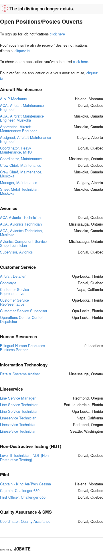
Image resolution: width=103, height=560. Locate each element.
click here (57, 34)
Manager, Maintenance (18, 182)
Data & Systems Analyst (20, 374)
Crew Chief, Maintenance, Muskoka (21, 174)
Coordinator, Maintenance (21, 158)
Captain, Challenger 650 (19, 490)
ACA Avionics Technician (20, 217)
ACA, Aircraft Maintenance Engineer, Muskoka (22, 118)
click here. (81, 61)
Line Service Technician (19, 404)
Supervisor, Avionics (16, 252)
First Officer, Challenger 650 (22, 497)
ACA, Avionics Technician (21, 224)
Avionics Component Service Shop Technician (23, 243)
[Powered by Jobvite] (15, 549)
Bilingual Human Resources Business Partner (22, 347)
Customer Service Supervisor (23, 310)
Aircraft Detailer (12, 276)
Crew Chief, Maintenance (20, 165)
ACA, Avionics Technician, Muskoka (21, 232)
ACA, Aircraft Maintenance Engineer (22, 107)
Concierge (8, 282)
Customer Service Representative (14, 291)
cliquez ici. (23, 50)
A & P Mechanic (13, 98)
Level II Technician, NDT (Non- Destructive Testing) (25, 457)
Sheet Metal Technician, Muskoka (19, 191)
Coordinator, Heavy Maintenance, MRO (16, 150)
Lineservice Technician (18, 418)
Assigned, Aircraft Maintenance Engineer (25, 139)
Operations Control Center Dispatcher (21, 319)
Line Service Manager (17, 398)
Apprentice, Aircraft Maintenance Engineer (18, 128)
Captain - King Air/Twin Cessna (25, 484)
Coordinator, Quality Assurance (25, 521)
